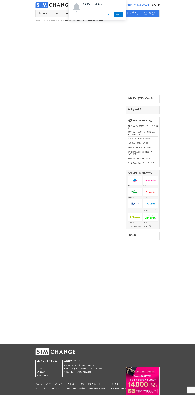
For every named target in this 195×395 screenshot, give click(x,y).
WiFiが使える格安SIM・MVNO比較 (141, 163)
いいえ (106, 14)
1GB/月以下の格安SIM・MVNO (139, 139)
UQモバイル (131, 185)
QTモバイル (131, 222)
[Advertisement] (143, 58)
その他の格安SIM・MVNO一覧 (139, 226)
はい (118, 14)
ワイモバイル (146, 197)
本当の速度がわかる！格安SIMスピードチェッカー (83, 369)
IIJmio (129, 209)
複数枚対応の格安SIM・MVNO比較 (141, 158)
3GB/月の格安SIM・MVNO (138, 143)
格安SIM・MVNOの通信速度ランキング (79, 365)
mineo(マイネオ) (132, 197)
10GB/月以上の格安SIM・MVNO (140, 147)
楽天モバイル (146, 185)
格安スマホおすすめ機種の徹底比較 (77, 372)
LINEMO (145, 222)
